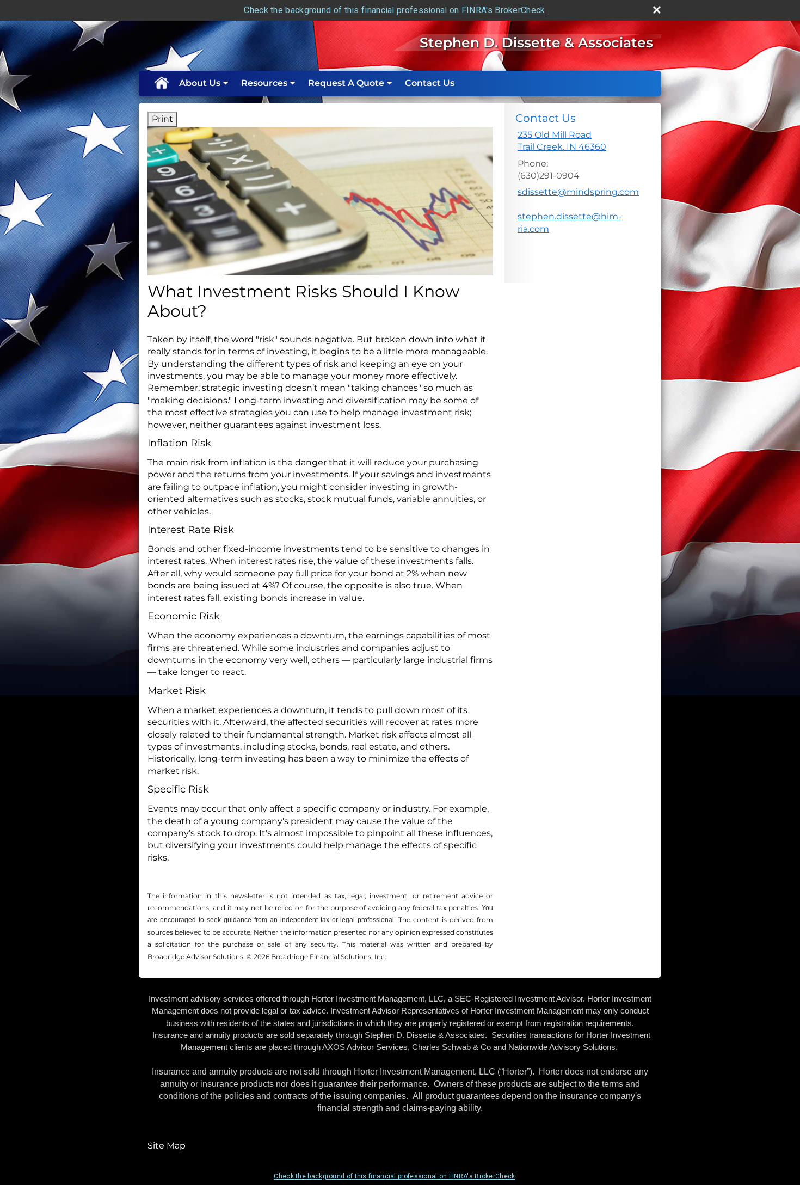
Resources (264, 83)
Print (162, 119)
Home (161, 83)
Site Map (166, 1145)
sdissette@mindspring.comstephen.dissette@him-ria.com (578, 210)
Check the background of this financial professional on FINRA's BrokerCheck (394, 10)
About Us (199, 83)
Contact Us (429, 83)
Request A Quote (346, 83)
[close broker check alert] (657, 9)
